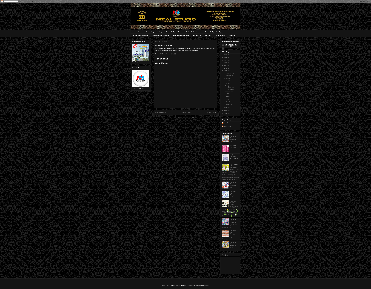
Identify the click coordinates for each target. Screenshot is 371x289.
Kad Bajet (208, 35)
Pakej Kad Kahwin (233, 201)
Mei (227, 99)
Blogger (206, 285)
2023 (226, 63)
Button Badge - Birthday (213, 32)
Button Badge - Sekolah (174, 32)
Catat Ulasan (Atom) (188, 117)
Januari (228, 104)
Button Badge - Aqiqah (140, 35)
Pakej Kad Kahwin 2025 (181, 35)
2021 (226, 68)
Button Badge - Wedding (154, 32)
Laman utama (137, 32)
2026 (226, 55)
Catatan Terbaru (160, 112)
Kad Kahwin (197, 35)
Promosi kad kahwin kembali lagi (234, 166)
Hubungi (232, 35)
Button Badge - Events (193, 32)
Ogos (227, 78)
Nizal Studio (227, 123)
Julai (227, 81)
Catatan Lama (211, 112)
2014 (226, 110)
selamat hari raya (229, 92)
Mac (227, 102)
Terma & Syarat (220, 35)
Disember (229, 73)
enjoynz (191, 285)
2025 (226, 57)
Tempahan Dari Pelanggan (160, 35)
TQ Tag (227, 83)
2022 (226, 65)
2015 (226, 108)
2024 (226, 60)
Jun (227, 96)
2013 (226, 113)
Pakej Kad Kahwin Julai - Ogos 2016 (229, 87)
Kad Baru (233, 145)
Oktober (228, 75)
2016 (226, 70)
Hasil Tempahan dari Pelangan (234, 156)
